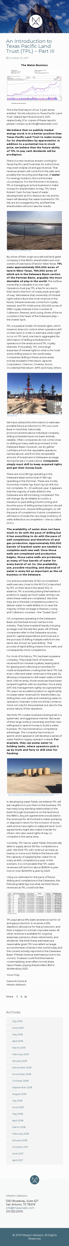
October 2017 (20, 1146)
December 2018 (21, 1067)
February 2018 (20, 1133)
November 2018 (21, 1074)
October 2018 (20, 1080)
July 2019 (17, 1021)
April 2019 (17, 1041)
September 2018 (22, 1087)
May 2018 (17, 1113)
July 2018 (17, 1100)
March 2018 (19, 1127)
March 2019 (18, 1047)
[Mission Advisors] (36, 26)
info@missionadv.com (20, 1208)
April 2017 (17, 1160)
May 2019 (17, 1034)
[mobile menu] (64, 15)
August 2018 (19, 1093)
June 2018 (18, 1107)
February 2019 (20, 1054)
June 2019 (18, 1027)
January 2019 (19, 1060)
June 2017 (17, 1153)
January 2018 (19, 1140)
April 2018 (17, 1120)
